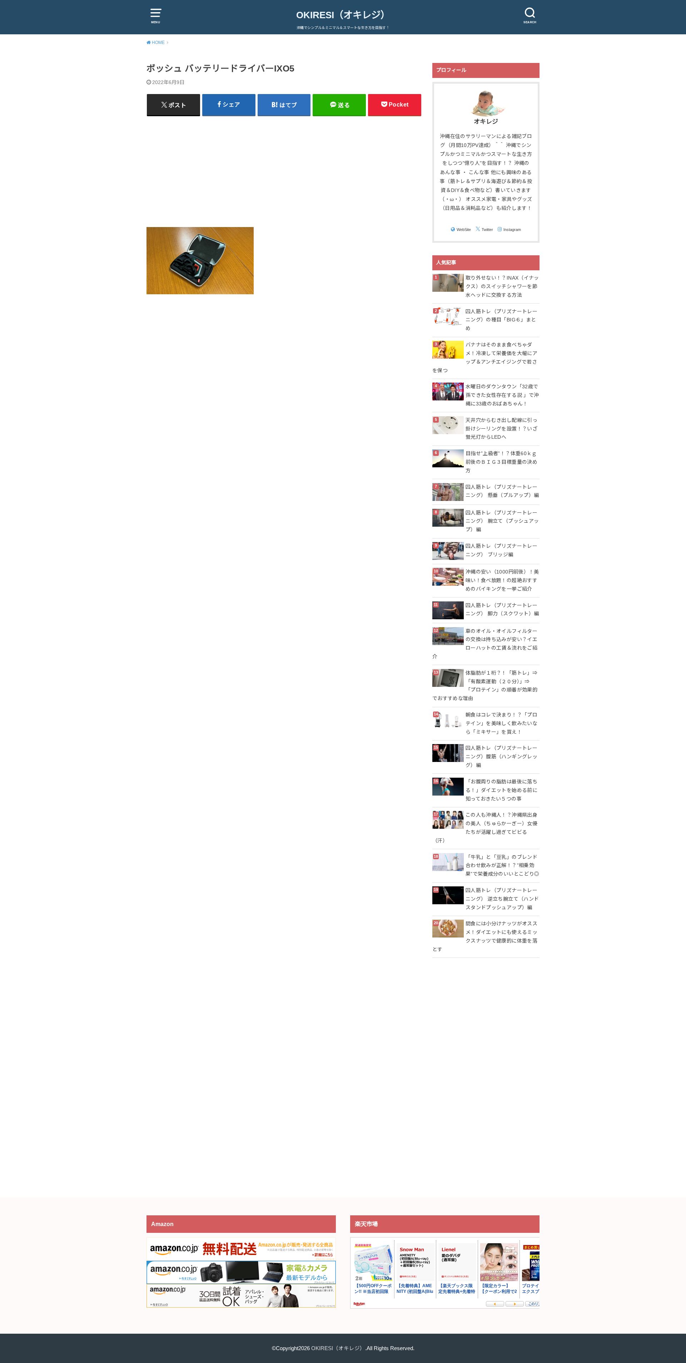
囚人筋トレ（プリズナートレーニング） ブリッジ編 (501, 550)
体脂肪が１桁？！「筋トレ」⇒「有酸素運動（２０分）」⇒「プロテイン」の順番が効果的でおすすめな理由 (484, 685)
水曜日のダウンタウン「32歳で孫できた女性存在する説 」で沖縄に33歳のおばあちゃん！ (502, 395)
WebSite (464, 229)
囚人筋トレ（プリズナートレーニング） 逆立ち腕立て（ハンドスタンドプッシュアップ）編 (502, 898)
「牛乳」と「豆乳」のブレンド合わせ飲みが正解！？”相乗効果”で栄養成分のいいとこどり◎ (502, 865)
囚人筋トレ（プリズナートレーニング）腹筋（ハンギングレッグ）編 (501, 756)
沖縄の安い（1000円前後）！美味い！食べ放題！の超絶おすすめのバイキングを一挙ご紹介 (502, 580)
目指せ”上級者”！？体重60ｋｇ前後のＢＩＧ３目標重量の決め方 (501, 462)
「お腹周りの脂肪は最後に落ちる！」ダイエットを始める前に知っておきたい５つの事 (501, 790)
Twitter (487, 229)
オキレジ (486, 121)
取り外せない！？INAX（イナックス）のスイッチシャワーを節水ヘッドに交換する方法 (502, 286)
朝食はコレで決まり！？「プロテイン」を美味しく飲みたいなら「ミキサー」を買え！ (501, 723)
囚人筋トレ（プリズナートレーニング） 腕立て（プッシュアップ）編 (502, 521)
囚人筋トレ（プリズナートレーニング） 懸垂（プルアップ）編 (502, 491)
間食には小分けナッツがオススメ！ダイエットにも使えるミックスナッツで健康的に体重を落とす (484, 936)
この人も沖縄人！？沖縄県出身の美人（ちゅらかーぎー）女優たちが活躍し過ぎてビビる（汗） (484, 827)
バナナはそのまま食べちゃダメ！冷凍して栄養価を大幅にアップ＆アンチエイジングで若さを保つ (484, 357)
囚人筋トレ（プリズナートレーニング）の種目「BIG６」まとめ (501, 320)
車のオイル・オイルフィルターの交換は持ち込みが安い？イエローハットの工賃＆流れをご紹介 (484, 643)
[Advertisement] (284, 171)
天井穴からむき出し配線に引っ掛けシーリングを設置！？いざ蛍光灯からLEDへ (501, 428)
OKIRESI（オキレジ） (343, 15)
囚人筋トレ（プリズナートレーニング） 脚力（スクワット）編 (502, 609)
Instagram (512, 229)
